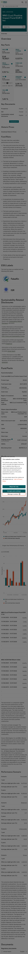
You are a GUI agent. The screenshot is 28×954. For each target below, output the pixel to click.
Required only (14, 487)
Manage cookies (13, 494)
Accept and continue (14, 491)
